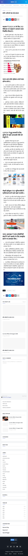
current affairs (8, 10)
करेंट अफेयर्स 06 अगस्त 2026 (8, 317)
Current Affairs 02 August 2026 (16, 422)
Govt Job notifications (7, 401)
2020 (14, 518)
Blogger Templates (15, 551)
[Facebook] (7, 19)
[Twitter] (10, 19)
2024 (14, 510)
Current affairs (8, 5)
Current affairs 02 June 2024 (15, 417)
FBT (22, 551)
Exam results (5, 405)
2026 (14, 506)
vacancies (4, 487)
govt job (4, 467)
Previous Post (4, 396)
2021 (14, 516)
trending (4, 485)
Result (26, 5)
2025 (14, 508)
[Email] (15, 19)
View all (24, 301)
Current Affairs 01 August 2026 (16, 428)
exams (4, 466)
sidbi (3, 483)
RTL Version (20, 553)
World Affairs (16, 5)
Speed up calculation (7, 407)
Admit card (5, 403)
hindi (14, 290)
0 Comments (20, 16)
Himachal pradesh (6, 471)
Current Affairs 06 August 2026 (10, 334)
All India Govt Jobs (6, 458)
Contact (14, 553)
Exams (22, 5)
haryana (4, 469)
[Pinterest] (12, 19)
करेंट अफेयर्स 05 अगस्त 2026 (8, 350)
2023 (14, 512)
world (4, 489)
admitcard (5, 456)
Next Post (24, 396)
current (4, 462)
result (4, 481)
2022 (14, 514)
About (10, 553)
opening (4, 477)
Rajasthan (4, 479)
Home (2, 5)
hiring (4, 475)
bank (4, 460)
